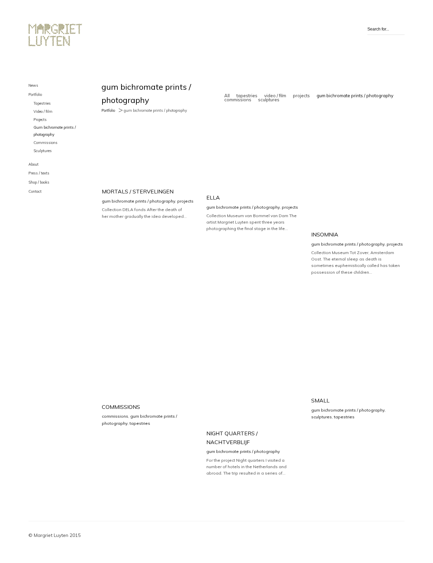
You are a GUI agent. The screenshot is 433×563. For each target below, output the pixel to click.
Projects (40, 119)
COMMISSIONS (121, 406)
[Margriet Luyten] (55, 35)
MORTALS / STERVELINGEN (138, 191)
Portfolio (35, 94)
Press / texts (38, 173)
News (33, 85)
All (227, 95)
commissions (237, 99)
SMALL (320, 400)
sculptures (268, 99)
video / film (275, 95)
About (33, 164)
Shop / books (38, 182)
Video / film (42, 111)
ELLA (213, 197)
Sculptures (42, 150)
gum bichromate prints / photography (355, 95)
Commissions (45, 142)
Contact (35, 191)
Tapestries (42, 103)
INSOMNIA (324, 234)
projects (301, 95)
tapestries (246, 95)
